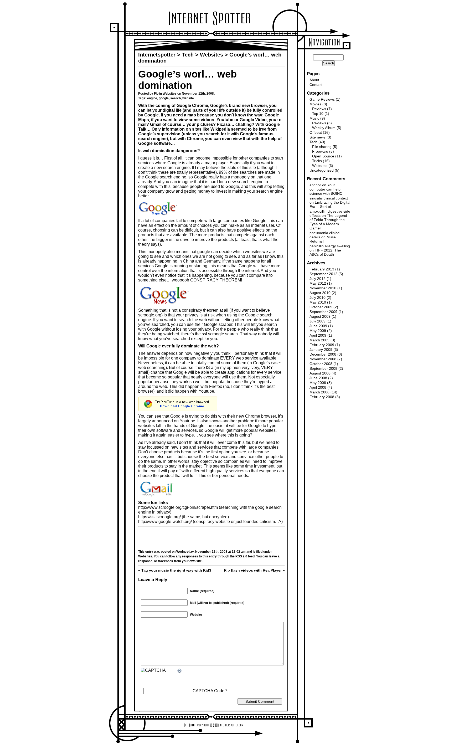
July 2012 (317, 278)
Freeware (320, 151)
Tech (313, 142)
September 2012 (323, 274)
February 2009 (321, 345)
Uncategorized (321, 170)
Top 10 (317, 113)
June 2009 (318, 326)
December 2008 (322, 354)
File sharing (322, 147)
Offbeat (315, 132)
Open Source (323, 156)
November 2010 (322, 288)
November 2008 (322, 359)
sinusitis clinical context (328, 198)
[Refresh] (180, 671)
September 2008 (323, 368)
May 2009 (317, 331)
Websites (170, 93)
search (175, 98)
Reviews (319, 109)
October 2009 (320, 307)
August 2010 (320, 293)
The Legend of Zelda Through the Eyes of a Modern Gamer (328, 221)
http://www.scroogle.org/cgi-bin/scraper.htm (178, 507)
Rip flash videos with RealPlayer (253, 570)
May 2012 (317, 283)
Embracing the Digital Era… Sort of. (329, 204)
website (188, 98)
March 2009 (319, 340)
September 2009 (323, 312)
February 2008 (321, 397)
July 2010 (317, 297)
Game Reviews (322, 99)
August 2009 (320, 316)
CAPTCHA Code (208, 691)
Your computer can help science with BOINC (325, 189)
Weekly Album (324, 128)
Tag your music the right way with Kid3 (176, 570)
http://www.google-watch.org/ (165, 521)
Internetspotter (157, 55)
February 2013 (321, 269)
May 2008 (317, 383)
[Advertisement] (211, 537)
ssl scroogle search (220, 334)
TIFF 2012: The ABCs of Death (325, 252)
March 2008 (319, 392)
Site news (317, 137)
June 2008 (318, 378)
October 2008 (320, 364)
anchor (315, 185)
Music (314, 118)
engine (152, 98)
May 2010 (317, 302)
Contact (315, 85)
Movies (315, 104)
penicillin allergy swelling (329, 246)
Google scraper (218, 324)
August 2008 (320, 373)
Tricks (317, 161)
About (314, 80)
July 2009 (317, 321)
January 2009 (320, 349)
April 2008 (317, 387)
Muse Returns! (322, 239)
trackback (165, 561)
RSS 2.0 (241, 556)
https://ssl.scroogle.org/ (159, 517)
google (164, 98)
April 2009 (317, 335)
